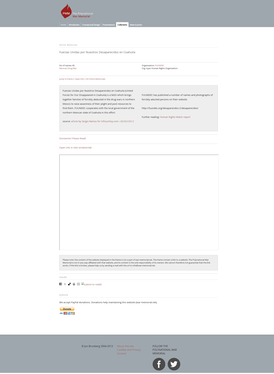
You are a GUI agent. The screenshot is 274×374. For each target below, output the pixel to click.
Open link (79, 78)
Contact (121, 353)
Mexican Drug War (68, 68)
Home (63, 24)
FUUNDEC (159, 65)
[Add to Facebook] (60, 284)
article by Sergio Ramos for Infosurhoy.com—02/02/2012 (102, 121)
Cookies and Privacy (129, 350)
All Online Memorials (95, 78)
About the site (125, 346)
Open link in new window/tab (75, 147)
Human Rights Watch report (175, 116)
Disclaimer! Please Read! (72, 138)
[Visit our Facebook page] (159, 369)
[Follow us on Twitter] (174, 369)
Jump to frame (66, 78)
